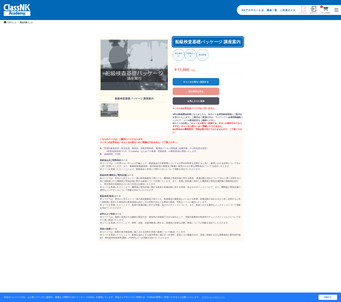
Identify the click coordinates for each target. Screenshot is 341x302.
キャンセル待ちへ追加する (196, 82)
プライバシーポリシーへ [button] (213, 297)
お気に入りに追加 (195, 101)
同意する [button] (328, 297)
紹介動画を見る (195, 91)
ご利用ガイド (288, 10)
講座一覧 (272, 10)
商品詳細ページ (26, 22)
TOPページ (12, 22)
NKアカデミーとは (252, 10)
